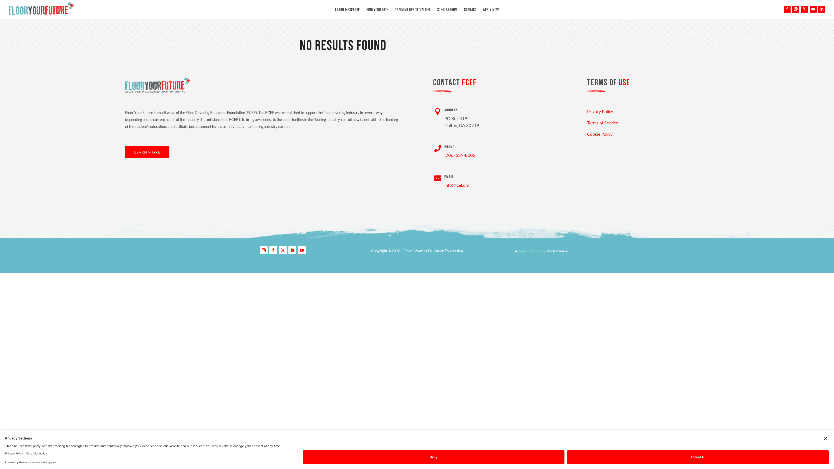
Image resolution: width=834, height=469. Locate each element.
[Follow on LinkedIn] (821, 9)
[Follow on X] (804, 9)
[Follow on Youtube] (813, 9)
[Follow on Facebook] (787, 9)
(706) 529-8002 (459, 155)
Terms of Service (602, 122)
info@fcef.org (456, 185)
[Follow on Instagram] (795, 9)
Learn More (147, 152)
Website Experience (533, 251)
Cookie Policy (599, 134)
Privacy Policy (600, 111)
